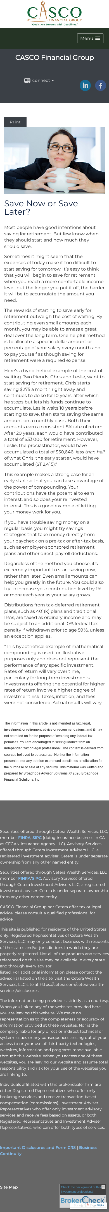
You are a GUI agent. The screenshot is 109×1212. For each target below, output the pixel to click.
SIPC (37, 837)
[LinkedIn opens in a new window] (85, 89)
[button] (90, 38)
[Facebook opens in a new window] (100, 89)
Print (15, 122)
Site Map (9, 1187)
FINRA (24, 837)
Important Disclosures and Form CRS (38, 1147)
